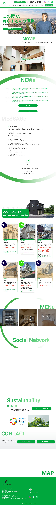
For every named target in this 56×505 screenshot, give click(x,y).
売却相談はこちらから (12, 28)
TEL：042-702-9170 (6, 492)
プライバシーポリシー (33, 492)
